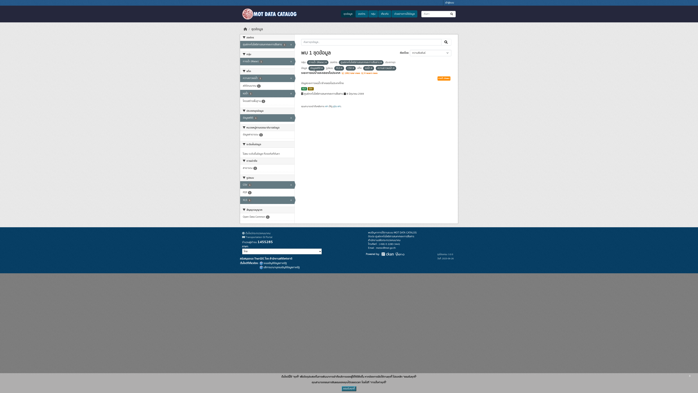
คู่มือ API (336, 106)
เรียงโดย (404, 53)
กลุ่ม (373, 14)
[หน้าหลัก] (245, 29)
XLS (304, 88)
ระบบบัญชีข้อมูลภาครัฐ (275, 263)
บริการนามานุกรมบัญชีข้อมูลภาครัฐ (281, 267)
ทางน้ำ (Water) (444, 78)
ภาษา (245, 246)
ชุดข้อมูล (348, 14)
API (326, 106)
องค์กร (361, 14)
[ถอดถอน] (326, 62)
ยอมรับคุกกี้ (349, 388)
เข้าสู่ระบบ (449, 3)
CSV (310, 88)
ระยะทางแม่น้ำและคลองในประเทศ (321, 73)
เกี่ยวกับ (385, 14)
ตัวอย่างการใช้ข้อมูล (404, 14)
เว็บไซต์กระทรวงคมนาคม (257, 233)
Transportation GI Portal (258, 237)
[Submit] (452, 14)
